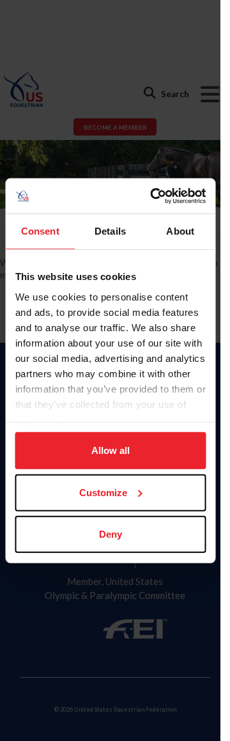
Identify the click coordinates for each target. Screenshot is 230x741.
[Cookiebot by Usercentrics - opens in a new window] (154, 195)
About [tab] (180, 231)
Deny (110, 534)
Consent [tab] (40, 231)
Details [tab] (110, 231)
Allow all (110, 450)
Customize (103, 492)
